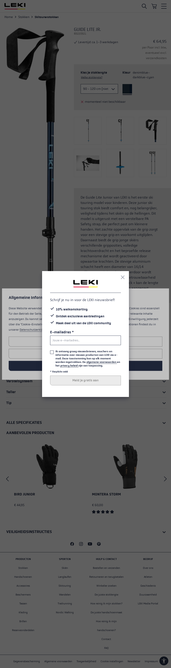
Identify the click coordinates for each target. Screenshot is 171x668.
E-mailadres (62, 332)
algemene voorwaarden (101, 362)
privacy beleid (69, 365)
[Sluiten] (122, 277)
